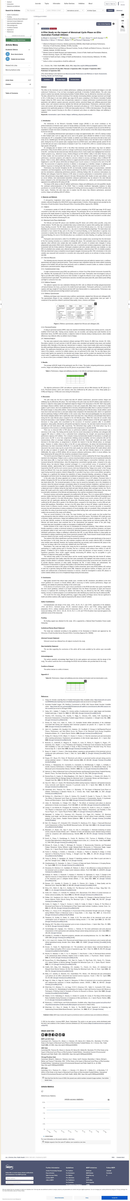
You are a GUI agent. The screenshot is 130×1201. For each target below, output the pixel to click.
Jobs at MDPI (50, 1180)
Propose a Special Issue (18, 40)
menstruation (52, 114)
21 (91, 251)
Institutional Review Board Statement (17, 19)
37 (68, 446)
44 (104, 502)
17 (67, 180)
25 (87, 406)
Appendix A (10, 29)
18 (68, 182)
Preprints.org (90, 1175)
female (63, 114)
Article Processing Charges (54, 1171)
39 (70, 460)
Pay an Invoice (50, 1173)
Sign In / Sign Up (110, 3)
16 (86, 176)
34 (83, 440)
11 (63, 162)
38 (53, 460)
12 (65, 162)
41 (53, 482)
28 (99, 422)
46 (106, 520)
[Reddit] (60, 1035)
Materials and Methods (13, 6)
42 (96, 496)
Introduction (10, 4)
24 (56, 332)
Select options (11, 1178)
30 (63, 426)
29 (45, 426)
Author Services (69, 3)
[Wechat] (56, 1035)
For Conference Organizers (74, 1185)
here (50, 1080)
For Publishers (70, 1180)
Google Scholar (84, 713)
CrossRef (93, 713)
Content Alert (120, 1157)
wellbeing (75, 114)
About (90, 3)
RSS (113, 1157)
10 (62, 162)
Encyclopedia (90, 1182)
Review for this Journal (18, 35)
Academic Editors (12, 50)
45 (47, 504)
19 (71, 233)
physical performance (85, 114)
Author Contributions (12, 15)
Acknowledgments (12, 25)
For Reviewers (70, 1173)
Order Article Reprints (103, 24)
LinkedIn (108, 1171)
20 (42, 237)
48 (73, 568)
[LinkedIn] (49, 1035)
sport (59, 114)
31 (104, 438)
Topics (47, 3)
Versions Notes (75, 79)
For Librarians (70, 1178)
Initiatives (81, 3)
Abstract (9, 2)
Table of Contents (12, 93)
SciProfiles (89, 1180)
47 (85, 558)
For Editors (69, 1175)
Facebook (109, 1173)
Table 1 (88, 367)
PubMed (48, 755)
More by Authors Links (13, 70)
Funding (9, 17)
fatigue (68, 114)
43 (48, 498)
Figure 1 (56, 298)
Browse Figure (61, 79)
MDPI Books (89, 1173)
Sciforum (88, 1171)
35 (64, 446)
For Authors (69, 1171)
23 (109, 296)
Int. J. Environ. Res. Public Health (15, 1157)
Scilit (98, 713)
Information (56, 3)
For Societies (70, 1182)
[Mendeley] (63, 1035)
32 (79, 440)
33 (81, 440)
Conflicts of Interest (12, 27)
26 (89, 408)
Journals (38, 3)
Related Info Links (11, 65)
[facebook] (53, 1035)
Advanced (119, 10)
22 (45, 255)
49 (108, 592)
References (10, 32)
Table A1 (66, 357)
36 (66, 446)
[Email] (42, 1035)
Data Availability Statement (14, 23)
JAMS (88, 1185)
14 (64, 166)
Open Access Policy (52, 1175)
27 (95, 412)
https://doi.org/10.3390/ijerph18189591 (85, 65)
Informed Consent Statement (15, 21)
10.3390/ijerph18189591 (40, 16)
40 (106, 476)
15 (89, 172)
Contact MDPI (50, 1178)
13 (42, 164)
